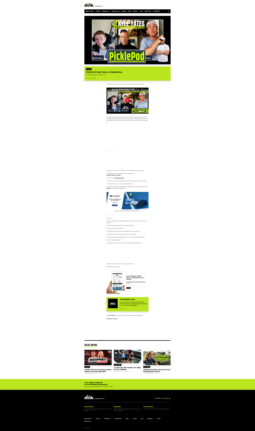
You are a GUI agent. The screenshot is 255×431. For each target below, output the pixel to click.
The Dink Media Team (92, 74)
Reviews (124, 11)
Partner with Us (148, 407)
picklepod (89, 69)
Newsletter (148, 11)
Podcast (135, 11)
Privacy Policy (87, 421)
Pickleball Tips (116, 11)
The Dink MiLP (156, 11)
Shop (141, 11)
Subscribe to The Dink (112, 318)
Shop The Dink (88, 407)
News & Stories (89, 11)
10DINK (108, 188)
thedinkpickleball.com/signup (114, 175)
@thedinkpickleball (119, 178)
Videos (129, 11)
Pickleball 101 (106, 11)
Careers (159, 418)
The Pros (97, 11)
